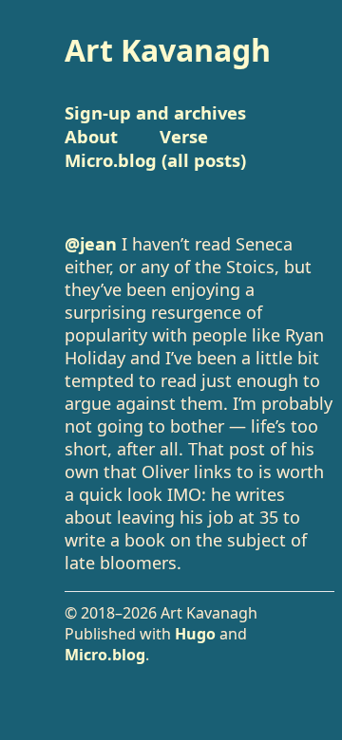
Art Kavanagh (168, 49)
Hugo (195, 633)
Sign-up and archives (155, 112)
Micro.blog (105, 654)
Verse (184, 136)
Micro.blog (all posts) (155, 160)
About (91, 136)
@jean (91, 243)
